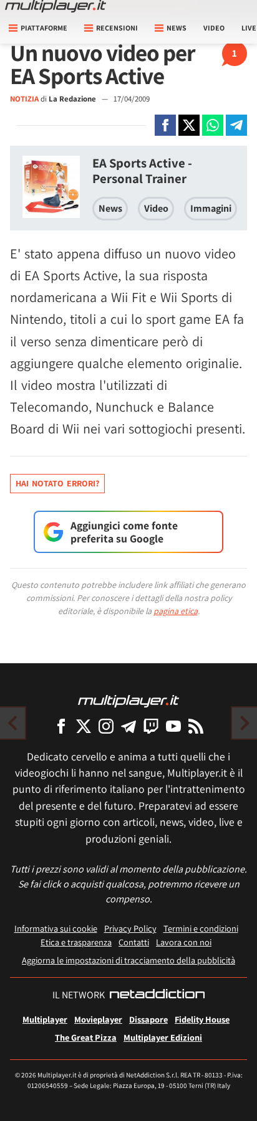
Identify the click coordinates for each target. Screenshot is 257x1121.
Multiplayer (44, 1019)
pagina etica (175, 611)
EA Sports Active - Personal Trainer (142, 170)
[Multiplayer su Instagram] (106, 726)
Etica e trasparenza (76, 942)
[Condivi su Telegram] (236, 125)
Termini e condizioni (200, 928)
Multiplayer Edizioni (163, 1037)
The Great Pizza (86, 1037)
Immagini (210, 208)
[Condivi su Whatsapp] (212, 125)
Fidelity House (202, 1019)
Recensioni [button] (117, 27)
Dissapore (148, 1019)
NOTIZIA (24, 98)
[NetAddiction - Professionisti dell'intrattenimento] (157, 995)
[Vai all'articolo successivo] (12, 723)
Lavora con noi (183, 942)
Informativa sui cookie (55, 928)
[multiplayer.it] (128, 700)
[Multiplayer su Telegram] (128, 726)
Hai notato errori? (57, 483)
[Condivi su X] (189, 125)
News (110, 208)
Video (214, 27)
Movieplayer (98, 1019)
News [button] (177, 27)
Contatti (134, 942)
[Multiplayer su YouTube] (173, 726)
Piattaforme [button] (44, 27)
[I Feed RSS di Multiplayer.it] (195, 726)
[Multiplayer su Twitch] (150, 726)
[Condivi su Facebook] (165, 125)
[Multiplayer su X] (83, 726)
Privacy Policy (130, 928)
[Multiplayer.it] (55, 6)
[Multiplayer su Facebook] (61, 726)
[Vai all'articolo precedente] (244, 723)
